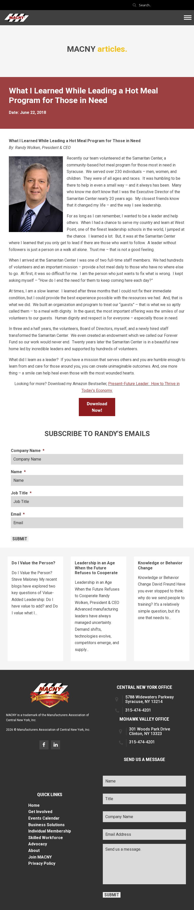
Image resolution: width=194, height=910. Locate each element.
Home (34, 805)
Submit (19, 538)
